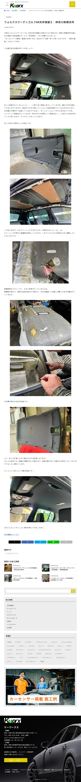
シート (9, 612)
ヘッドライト (11, 624)
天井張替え (9, 17)
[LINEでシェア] (53, 542)
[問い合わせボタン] (72, 4)
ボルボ (39, 653)
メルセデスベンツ (33, 657)
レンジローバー (31, 661)
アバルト (55, 642)
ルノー (10, 661)
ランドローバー (48, 657)
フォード (58, 650)
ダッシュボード (12, 618)
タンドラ (51, 646)
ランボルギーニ (61, 657)
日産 (42, 661)
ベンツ (10, 653)
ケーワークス (43, 779)
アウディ (18, 642)
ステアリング (11, 615)
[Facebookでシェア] (28, 542)
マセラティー (12, 657)
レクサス (19, 661)
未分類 (9, 628)
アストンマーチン (43, 642)
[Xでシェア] (15, 542)
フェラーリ (32, 650)
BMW (9, 642)
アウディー (29, 642)
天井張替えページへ (11, 534)
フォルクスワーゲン (12, 553)
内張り (9, 621)
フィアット (20, 650)
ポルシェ (48, 653)
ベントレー (20, 653)
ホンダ (30, 653)
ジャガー (32, 646)
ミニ (22, 657)
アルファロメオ (67, 642)
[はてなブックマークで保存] (40, 542)
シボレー (22, 646)
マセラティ (60, 653)
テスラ (69, 646)
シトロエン (11, 646)
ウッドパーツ (11, 609)
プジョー (68, 650)
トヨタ (10, 650)
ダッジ (60, 646)
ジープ (41, 646)
